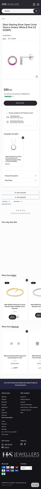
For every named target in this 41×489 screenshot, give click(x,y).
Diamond (4, 415)
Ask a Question (21, 197)
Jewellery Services (25, 410)
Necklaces (4, 407)
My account (5, 434)
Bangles (4, 399)
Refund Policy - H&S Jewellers (29, 407)
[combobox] (20, 11)
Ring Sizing (8, 180)
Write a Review (21, 192)
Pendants (4, 412)
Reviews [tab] (4, 201)
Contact (22, 402)
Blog (21, 412)
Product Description (11, 176)
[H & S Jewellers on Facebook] (25, 444)
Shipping (4, 424)
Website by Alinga (7, 485)
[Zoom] (37, 76)
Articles (4, 426)
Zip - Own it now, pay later (9, 432)
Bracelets (4, 402)
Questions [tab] (17, 201)
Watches (4, 397)
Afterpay (4, 429)
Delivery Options (25, 399)
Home (3, 18)
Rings (3, 410)
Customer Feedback (26, 404)
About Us (23, 397)
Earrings (15, 326)
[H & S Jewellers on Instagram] (21, 444)
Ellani (4, 39)
